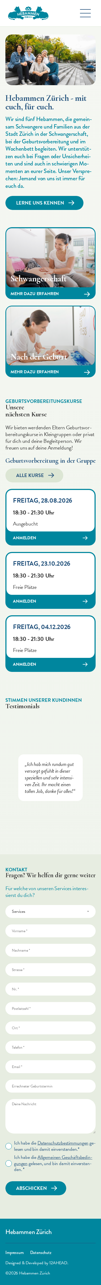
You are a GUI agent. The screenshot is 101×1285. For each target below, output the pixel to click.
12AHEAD (57, 1263)
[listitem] (50, 777)
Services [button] (18, 911)
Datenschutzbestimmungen (62, 1142)
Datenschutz (40, 1253)
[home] (26, 13)
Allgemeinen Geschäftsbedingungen (53, 1160)
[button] (85, 13)
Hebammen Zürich (28, 1231)
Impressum (14, 1253)
